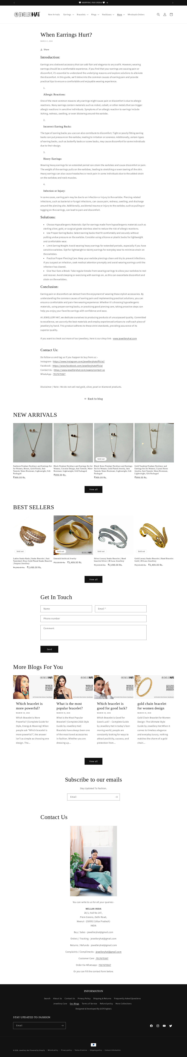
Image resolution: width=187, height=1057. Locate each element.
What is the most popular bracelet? (70, 706)
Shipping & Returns (102, 998)
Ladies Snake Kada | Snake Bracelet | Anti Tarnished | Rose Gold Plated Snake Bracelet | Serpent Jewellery (32, 561)
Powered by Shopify (37, 1050)
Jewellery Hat (24, 1050)
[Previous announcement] (14, 3)
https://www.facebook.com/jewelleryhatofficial (78, 365)
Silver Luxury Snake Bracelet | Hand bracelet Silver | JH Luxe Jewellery (110, 559)
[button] (68, 14)
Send (49, 649)
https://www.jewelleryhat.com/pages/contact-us (79, 370)
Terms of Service (89, 1003)
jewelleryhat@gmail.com (109, 951)
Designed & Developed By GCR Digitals (94, 1008)
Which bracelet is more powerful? (29, 706)
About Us (57, 998)
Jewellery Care (60, 1003)
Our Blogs (74, 1003)
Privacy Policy (84, 998)
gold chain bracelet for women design (151, 706)
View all (93, 489)
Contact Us (70, 998)
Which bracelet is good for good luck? (112, 706)
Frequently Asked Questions (127, 998)
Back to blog (95, 398)
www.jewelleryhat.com (125, 338)
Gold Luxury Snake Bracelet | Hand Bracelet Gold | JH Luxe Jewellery (154, 559)
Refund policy (106, 1003)
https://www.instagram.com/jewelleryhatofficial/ (79, 361)
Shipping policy (96, 1050)
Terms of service (81, 1050)
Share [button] (46, 49)
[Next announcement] (173, 3)
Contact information (113, 1050)
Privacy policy (66, 1050)
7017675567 (59, 374)
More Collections (124, 1003)
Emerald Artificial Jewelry (65, 558)
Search (47, 998)
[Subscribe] (116, 797)
